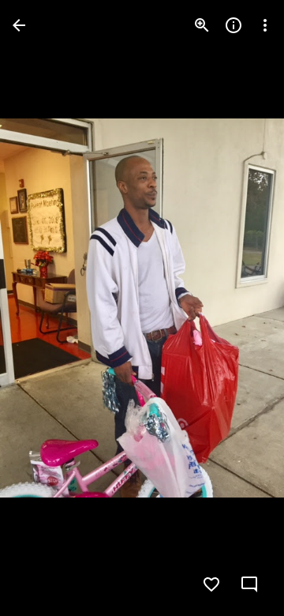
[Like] (211, 584)
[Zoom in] (202, 25)
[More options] (265, 25)
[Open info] (233, 25)
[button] (44, 308)
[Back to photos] (19, 25)
